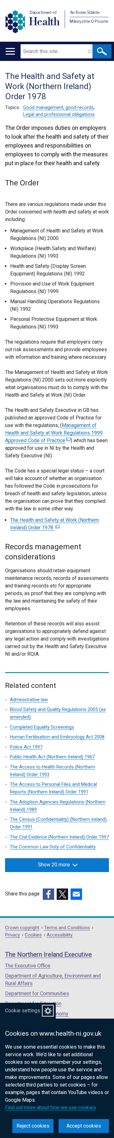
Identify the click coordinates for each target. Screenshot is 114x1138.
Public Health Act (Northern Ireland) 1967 (52, 757)
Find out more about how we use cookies (50, 1108)
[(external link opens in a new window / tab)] (48, 894)
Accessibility (60, 935)
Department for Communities (37, 993)
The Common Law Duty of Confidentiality (53, 847)
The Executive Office (27, 966)
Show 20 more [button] (54, 865)
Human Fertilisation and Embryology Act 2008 (57, 737)
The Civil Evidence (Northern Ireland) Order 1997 (59, 837)
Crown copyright (22, 927)
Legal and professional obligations (59, 114)
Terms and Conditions (67, 927)
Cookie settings (22, 1011)
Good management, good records (58, 107)
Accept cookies (83, 1126)
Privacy (12, 935)
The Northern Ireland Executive (48, 954)
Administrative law (29, 699)
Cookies (33, 935)
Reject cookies (32, 1126)
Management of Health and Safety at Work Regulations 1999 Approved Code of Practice (54, 432)
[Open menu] (10, 51)
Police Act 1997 (26, 747)
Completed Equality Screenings (42, 727)
